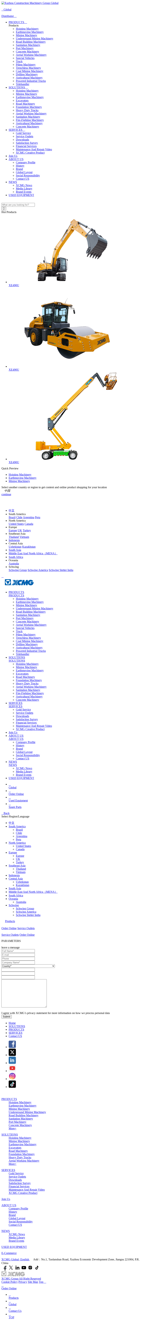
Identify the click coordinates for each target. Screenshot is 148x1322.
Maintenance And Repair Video (34, 149)
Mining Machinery (26, 35)
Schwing (14, 905)
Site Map (33, 1281)
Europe (13, 852)
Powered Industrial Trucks (31, 80)
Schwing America (26, 911)
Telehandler (22, 84)
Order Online (9, 928)
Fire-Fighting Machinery (30, 120)
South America (17, 826)
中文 (11, 822)
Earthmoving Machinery (30, 32)
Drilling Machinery (27, 74)
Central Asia (16, 878)
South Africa (16, 895)
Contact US (22, 178)
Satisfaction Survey (27, 142)
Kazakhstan (22, 885)
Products (10, 921)
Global (6, 9)
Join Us (13, 155)
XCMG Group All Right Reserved (21, 1278)
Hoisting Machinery (27, 28)
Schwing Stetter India (28, 915)
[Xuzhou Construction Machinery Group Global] (29, 3)
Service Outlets (24, 136)
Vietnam (20, 872)
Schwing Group (25, 908)
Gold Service (23, 133)
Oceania (13, 898)
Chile (19, 832)
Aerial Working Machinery (31, 54)
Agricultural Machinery (29, 77)
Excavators (22, 100)
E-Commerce (9, 1253)
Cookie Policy (9, 1281)
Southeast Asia (17, 865)
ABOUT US (16, 159)
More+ (12, 1128)
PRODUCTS (18, 22)
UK (18, 859)
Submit (6, 1016)
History (20, 165)
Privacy (22, 1281)
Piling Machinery (26, 64)
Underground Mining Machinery (34, 38)
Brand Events (23, 191)
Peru (18, 839)
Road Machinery (25, 103)
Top (42, 1281)
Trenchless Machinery (28, 67)
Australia (21, 901)
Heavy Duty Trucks (27, 110)
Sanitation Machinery (28, 45)
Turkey (20, 862)
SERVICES (17, 129)
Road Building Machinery (31, 41)
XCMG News (24, 185)
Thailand (21, 868)
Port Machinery (25, 48)
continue (6, 494)
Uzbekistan (22, 881)
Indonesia (14, 875)
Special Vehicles (25, 58)
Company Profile (25, 162)
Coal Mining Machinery (29, 71)
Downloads (22, 139)
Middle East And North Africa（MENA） (33, 891)
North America (17, 842)
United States (23, 846)
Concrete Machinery (27, 51)
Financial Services (26, 146)
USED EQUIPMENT (21, 195)
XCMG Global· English (15, 1259)
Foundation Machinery (29, 107)
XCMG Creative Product (30, 152)
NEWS (13, 182)
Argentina (21, 836)
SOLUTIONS (18, 87)
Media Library (24, 188)
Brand (19, 168)
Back (5, 813)
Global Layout (24, 172)
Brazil (19, 829)
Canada (20, 849)
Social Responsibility (28, 175)
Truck (19, 61)
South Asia (15, 888)
